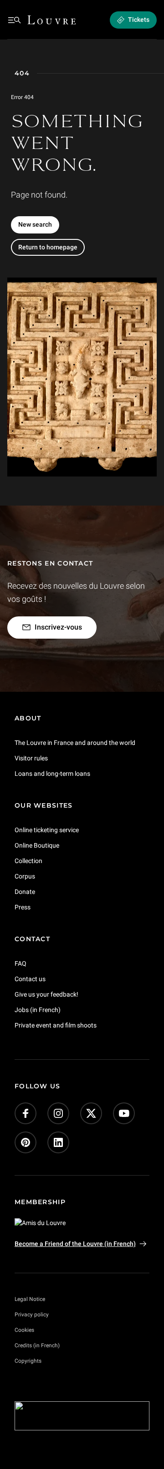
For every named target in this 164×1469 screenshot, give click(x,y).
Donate (25, 891)
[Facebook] (25, 1113)
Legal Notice (30, 1299)
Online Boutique (37, 845)
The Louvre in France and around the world (75, 742)
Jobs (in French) (38, 1009)
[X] (91, 1113)
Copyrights (28, 1361)
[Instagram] (58, 1113)
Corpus (25, 876)
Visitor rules (31, 758)
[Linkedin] (58, 1142)
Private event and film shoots (56, 1024)
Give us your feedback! (46, 994)
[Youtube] (124, 1113)
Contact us (30, 978)
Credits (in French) (37, 1345)
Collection (28, 860)
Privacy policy (32, 1314)
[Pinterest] (25, 1142)
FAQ (20, 963)
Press (23, 906)
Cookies (24, 1330)
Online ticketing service (47, 830)
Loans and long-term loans (52, 773)
